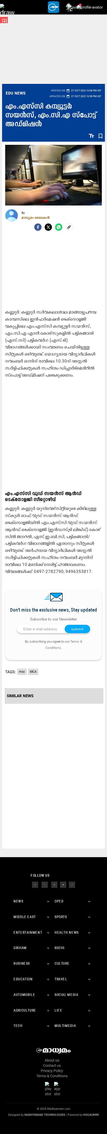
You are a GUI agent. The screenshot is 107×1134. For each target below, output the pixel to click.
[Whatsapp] (59, 227)
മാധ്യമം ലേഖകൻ (36, 217)
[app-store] (58, 1089)
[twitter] (44, 884)
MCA (33, 672)
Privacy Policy (52, 1071)
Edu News (15, 93)
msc (22, 672)
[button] (7, 7)
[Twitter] (48, 227)
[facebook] (38, 227)
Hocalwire (91, 1115)
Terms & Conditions (52, 1076)
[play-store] (49, 1089)
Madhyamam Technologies (44, 1115)
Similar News (20, 696)
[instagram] (54, 884)
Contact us (52, 1065)
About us (52, 1060)
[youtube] (63, 884)
